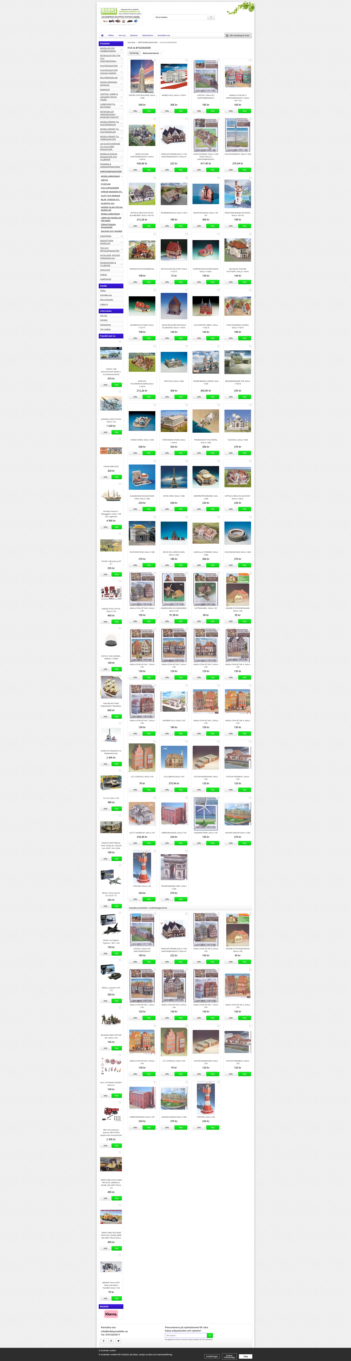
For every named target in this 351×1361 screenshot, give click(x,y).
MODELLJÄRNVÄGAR (110, 176)
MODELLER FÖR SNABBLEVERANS (108, 49)
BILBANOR (105, 89)
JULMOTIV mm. (108, 203)
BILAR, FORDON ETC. (110, 199)
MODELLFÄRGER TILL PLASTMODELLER (109, 123)
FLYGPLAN (106, 184)
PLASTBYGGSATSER (109, 65)
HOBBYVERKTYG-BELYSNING (108, 105)
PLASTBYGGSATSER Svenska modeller (109, 71)
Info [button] (105, 384)
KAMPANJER (105, 279)
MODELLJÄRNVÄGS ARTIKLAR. (108, 83)
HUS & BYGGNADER (110, 188)
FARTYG (104, 180)
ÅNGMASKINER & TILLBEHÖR (108, 264)
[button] (116, 385)
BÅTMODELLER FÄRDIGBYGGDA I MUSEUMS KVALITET (109, 114)
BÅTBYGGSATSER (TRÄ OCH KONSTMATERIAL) (110, 58)
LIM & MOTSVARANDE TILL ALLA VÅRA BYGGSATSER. (110, 146)
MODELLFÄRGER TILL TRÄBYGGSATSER (109, 137)
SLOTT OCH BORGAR (110, 195)
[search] (211, 17)
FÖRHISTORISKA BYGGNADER (108, 226)
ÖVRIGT (103, 274)
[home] (102, 35)
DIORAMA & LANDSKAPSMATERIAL (110, 165)
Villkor (111, 35)
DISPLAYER (105, 270)
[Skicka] (210, 1335)
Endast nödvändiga (229, 1356)
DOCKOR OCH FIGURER (111, 231)
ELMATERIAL (105, 236)
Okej (246, 1356)
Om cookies (105, 329)
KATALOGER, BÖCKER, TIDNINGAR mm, (110, 256)
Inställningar (212, 1356)
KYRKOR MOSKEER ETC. (112, 191)
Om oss (122, 35)
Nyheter (134, 35)
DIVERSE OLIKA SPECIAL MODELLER (112, 208)
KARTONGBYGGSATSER (110, 171)
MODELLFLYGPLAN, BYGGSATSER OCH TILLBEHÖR (109, 157)
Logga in (104, 304)
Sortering (134, 53)
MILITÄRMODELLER (109, 77)
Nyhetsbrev (147, 35)
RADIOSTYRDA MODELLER (106, 242)
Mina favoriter (106, 299)
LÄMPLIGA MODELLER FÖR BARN (111, 219)
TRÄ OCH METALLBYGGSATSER (109, 249)
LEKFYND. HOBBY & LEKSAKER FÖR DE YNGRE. (109, 97)
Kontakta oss (164, 35)
